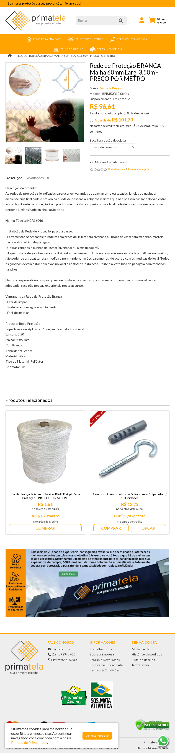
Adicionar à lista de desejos (111, 162)
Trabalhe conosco (102, 649)
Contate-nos (60, 649)
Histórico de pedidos (147, 654)
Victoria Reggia (111, 88)
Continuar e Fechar (97, 735)
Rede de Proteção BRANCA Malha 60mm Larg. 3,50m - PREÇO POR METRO (66, 55)
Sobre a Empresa (102, 654)
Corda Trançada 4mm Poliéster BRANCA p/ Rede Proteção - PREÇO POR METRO (45, 496)
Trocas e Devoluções (105, 660)
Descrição (14, 177)
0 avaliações (116, 169)
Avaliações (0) (38, 177)
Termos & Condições (105, 670)
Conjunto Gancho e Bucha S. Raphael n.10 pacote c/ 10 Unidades (130, 496)
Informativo (140, 665)
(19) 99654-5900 (64, 660)
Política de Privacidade (106, 665)
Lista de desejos (143, 660)
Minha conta (141, 649)
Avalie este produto (142, 169)
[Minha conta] (141, 20)
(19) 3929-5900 (63, 654)
